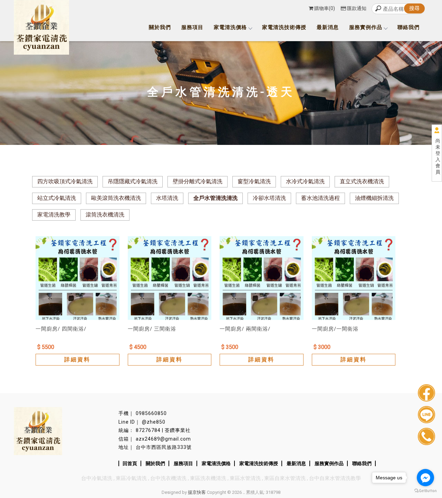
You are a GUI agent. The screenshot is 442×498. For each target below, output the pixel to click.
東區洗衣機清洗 (208, 478)
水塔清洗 (167, 198)
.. (244, 492)
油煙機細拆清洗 (374, 198)
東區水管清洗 (245, 478)
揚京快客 (197, 492)
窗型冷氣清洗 (254, 181)
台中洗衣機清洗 (168, 478)
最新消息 (328, 27)
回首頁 (130, 463)
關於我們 (160, 27)
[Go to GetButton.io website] (425, 491)
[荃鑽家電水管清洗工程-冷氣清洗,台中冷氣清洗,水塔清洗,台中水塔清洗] (41, 28)
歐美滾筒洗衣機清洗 (116, 198)
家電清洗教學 (53, 214)
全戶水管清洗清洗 (215, 198)
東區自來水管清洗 (285, 478)
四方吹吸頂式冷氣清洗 (65, 181)
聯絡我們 (408, 27)
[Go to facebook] (425, 477)
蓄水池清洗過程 (320, 198)
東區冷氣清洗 (131, 478)
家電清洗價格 (230, 27)
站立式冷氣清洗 (56, 198)
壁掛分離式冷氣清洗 (197, 181)
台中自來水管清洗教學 (335, 478)
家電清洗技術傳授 (284, 27)
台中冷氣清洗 (96, 478)
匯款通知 (356, 8)
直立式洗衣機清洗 (362, 181)
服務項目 (192, 27)
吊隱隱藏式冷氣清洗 (132, 181)
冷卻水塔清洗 (269, 198)
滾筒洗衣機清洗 (105, 214)
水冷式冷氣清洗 (305, 181)
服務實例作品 (365, 27)
